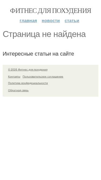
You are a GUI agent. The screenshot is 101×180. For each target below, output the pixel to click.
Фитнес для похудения (50, 10)
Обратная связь (18, 90)
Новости (51, 20)
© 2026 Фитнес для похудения (27, 69)
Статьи (72, 20)
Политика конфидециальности (28, 83)
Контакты (14, 76)
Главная (28, 20)
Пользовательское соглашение (43, 76)
